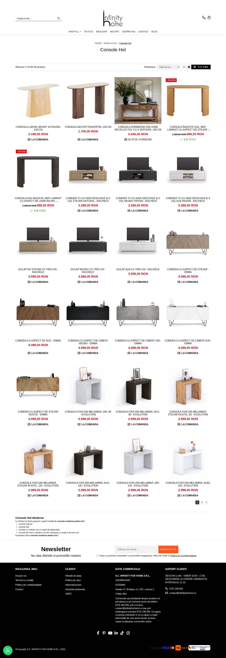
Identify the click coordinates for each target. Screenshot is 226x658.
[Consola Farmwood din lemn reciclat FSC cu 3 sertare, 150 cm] (138, 100)
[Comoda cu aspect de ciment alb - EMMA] (188, 314)
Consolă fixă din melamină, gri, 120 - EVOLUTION (138, 484)
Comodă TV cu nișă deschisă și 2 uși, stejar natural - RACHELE (88, 199)
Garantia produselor (75, 589)
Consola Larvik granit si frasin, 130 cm (38, 128)
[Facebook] (98, 633)
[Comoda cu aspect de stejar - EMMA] (188, 243)
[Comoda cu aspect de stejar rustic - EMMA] (38, 385)
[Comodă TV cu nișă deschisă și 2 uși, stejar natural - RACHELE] (88, 171)
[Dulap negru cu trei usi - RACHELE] (88, 243)
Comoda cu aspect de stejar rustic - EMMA (38, 413)
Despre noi (20, 575)
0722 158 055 (176, 588)
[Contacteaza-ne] (204, 18)
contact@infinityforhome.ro (182, 593)
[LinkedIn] (116, 633)
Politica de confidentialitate (28, 584)
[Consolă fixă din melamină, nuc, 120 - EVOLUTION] (88, 456)
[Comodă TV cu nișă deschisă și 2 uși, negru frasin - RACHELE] (138, 171)
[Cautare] (58, 18)
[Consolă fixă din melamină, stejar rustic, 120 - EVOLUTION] (38, 456)
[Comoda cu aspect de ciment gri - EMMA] (138, 314)
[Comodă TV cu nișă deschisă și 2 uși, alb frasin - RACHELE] (188, 171)
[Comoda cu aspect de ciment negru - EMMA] (88, 314)
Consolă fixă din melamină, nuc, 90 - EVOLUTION (138, 413)
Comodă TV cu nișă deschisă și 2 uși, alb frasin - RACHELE (188, 199)
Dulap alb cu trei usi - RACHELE (138, 269)
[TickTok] (122, 633)
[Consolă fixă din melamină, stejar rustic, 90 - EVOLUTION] (188, 385)
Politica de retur (73, 580)
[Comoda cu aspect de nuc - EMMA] (38, 314)
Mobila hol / (111, 43)
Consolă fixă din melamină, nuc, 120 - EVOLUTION (88, 484)
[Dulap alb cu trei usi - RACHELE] (138, 243)
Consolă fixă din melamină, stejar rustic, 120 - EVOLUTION (38, 484)
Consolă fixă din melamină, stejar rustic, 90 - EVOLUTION (188, 413)
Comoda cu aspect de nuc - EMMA (38, 340)
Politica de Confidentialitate (183, 555)
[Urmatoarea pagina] (206, 502)
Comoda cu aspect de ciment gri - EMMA (138, 342)
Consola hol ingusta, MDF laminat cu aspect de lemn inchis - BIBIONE (38, 199)
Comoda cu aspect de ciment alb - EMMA (188, 342)
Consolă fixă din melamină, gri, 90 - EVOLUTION (88, 413)
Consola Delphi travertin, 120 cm (88, 127)
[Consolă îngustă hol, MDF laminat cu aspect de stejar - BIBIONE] (188, 100)
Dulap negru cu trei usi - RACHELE (88, 270)
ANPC (68, 593)
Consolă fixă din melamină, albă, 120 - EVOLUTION (188, 484)
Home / (99, 43)
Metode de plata (73, 575)
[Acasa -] (113, 18)
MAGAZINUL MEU (26, 569)
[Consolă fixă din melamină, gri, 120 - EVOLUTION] (138, 456)
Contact (19, 589)
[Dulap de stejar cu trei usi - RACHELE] (38, 243)
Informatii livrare (73, 584)
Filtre (202, 67)
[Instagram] (128, 633)
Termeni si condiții (24, 580)
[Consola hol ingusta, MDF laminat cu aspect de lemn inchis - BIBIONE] (38, 171)
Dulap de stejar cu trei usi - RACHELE (38, 270)
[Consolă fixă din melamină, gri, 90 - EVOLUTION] (88, 385)
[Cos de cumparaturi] (209, 18)
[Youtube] (110, 633)
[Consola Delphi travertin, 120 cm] (88, 100)
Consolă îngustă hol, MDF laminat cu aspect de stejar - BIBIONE (188, 128)
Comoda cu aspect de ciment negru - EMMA (88, 342)
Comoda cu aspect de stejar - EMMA (188, 270)
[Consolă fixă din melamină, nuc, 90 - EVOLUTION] (138, 385)
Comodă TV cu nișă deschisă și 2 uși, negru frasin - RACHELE (138, 199)
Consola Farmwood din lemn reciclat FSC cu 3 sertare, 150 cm (138, 128)
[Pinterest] (104, 633)
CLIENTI (70, 569)
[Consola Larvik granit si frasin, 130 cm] (38, 100)
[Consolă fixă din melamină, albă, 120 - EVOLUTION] (188, 456)
